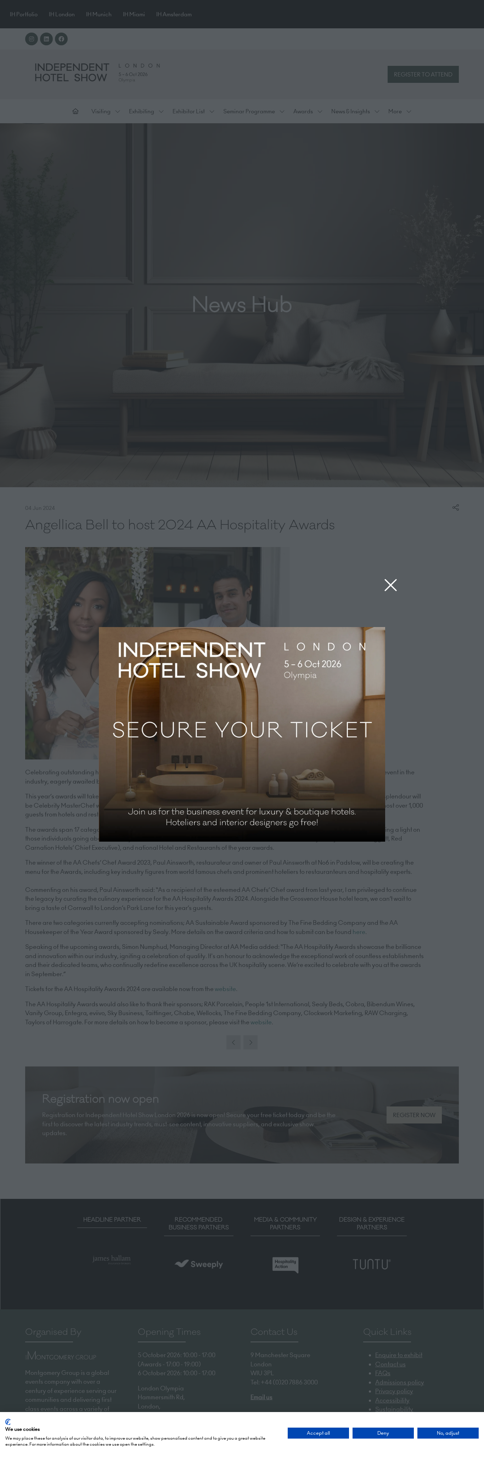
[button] (390, 585)
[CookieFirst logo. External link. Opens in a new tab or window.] (8, 1422)
